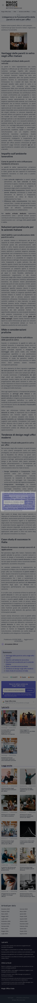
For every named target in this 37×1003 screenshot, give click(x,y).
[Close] (33, 495)
